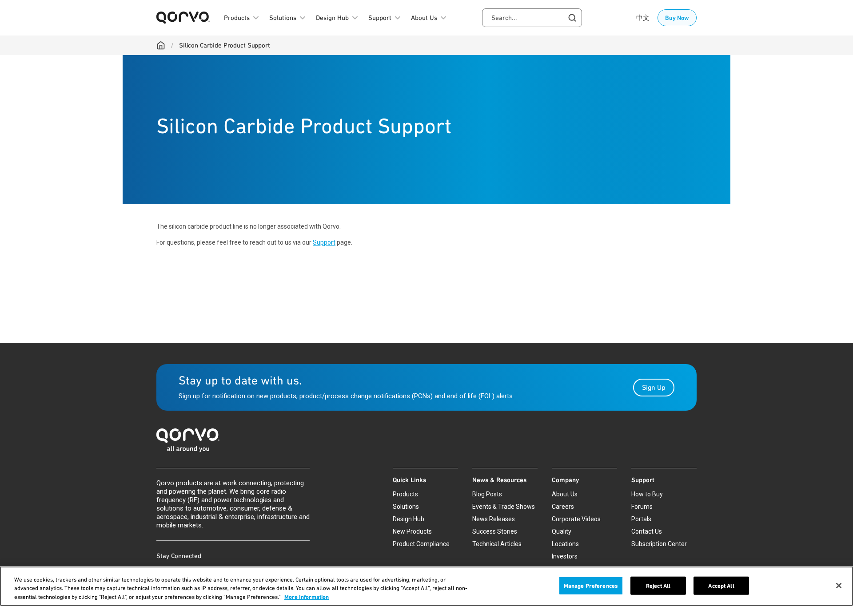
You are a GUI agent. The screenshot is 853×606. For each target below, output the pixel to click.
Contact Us (646, 531)
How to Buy (647, 494)
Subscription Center (659, 543)
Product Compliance (421, 543)
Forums (642, 506)
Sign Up (654, 387)
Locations (565, 543)
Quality (561, 531)
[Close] (839, 585)
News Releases (493, 519)
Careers (563, 506)
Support (324, 242)
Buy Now (677, 17)
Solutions (406, 506)
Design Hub (408, 519)
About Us (565, 494)
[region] (426, 586)
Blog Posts (487, 494)
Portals (641, 519)
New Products (412, 531)
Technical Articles (497, 543)
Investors (565, 556)
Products (405, 494)
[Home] (160, 45)
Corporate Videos (576, 519)
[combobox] (532, 17)
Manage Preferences (591, 585)
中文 (643, 18)
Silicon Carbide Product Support (224, 45)
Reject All (658, 585)
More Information (306, 597)
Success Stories (494, 531)
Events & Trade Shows (503, 506)
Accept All (721, 585)
